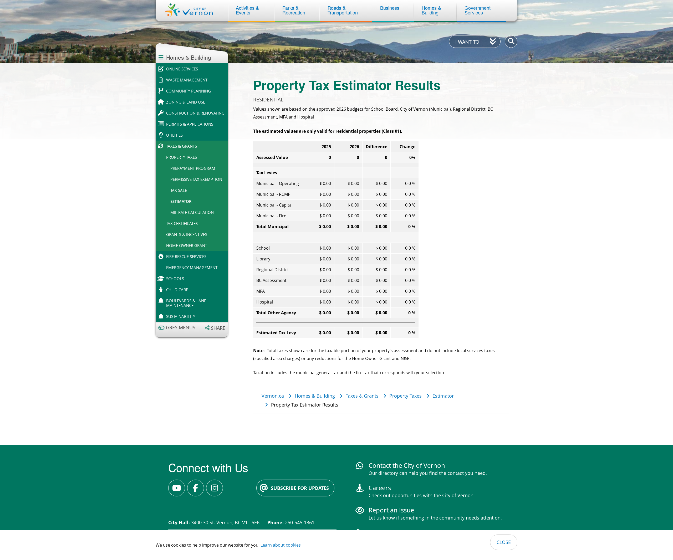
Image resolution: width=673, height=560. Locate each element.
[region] (381, 239)
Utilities (174, 135)
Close (504, 542)
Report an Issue (391, 510)
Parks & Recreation (293, 10)
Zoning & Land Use (185, 102)
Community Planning (188, 91)
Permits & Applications (189, 124)
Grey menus (180, 327)
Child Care (177, 289)
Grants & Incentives (186, 234)
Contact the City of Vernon (407, 465)
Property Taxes (181, 157)
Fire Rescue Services (186, 256)
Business (389, 7)
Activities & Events (248, 10)
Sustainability (180, 316)
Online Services (182, 68)
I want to (467, 41)
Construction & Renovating (195, 113)
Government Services (478, 10)
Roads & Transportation (343, 10)
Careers (380, 487)
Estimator (181, 201)
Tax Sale (178, 190)
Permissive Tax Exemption (196, 179)
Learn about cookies (281, 545)
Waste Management (186, 80)
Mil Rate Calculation (192, 212)
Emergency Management (191, 267)
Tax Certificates (182, 223)
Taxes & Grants (181, 146)
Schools (175, 278)
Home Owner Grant (186, 245)
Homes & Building (432, 10)
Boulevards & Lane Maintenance (186, 303)
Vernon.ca (273, 396)
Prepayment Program (192, 168)
